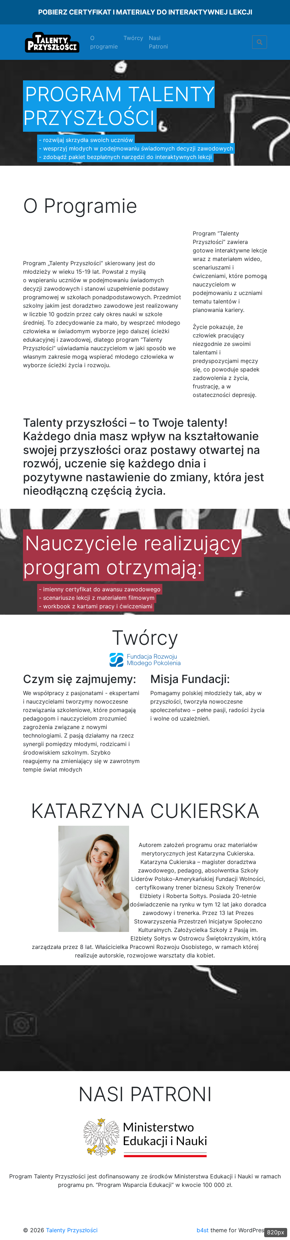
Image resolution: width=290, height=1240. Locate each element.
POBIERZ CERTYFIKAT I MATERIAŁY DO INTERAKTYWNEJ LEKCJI (145, 12)
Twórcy (133, 37)
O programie (104, 42)
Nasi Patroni (158, 42)
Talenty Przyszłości (72, 1230)
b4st (203, 1230)
